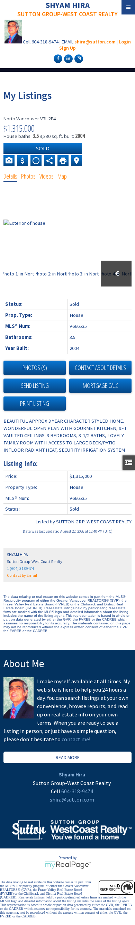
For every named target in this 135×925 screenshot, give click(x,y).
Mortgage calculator (100, 385)
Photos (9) (34, 367)
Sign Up (67, 48)
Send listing (35, 385)
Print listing (34, 403)
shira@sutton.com (95, 42)
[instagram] (78, 58)
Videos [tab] (46, 176)
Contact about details (100, 367)
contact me (75, 739)
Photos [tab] (28, 176)
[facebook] (57, 58)
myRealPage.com (67, 865)
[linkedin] (67, 58)
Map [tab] (62, 176)
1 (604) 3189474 (20, 568)
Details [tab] (10, 176)
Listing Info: (20, 463)
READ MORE (68, 757)
